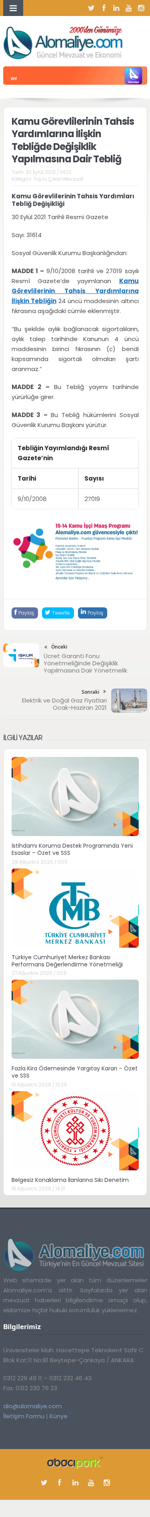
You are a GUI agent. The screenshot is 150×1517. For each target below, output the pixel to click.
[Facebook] (104, 8)
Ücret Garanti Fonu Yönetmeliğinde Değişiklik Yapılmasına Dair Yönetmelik (85, 663)
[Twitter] (92, 8)
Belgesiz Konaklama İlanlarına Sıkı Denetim (70, 1180)
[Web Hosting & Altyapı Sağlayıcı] (75, 1462)
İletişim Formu (23, 1416)
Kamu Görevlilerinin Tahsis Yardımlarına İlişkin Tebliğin (75, 291)
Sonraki (90, 692)
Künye (59, 1416)
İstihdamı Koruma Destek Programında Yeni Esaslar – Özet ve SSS (72, 849)
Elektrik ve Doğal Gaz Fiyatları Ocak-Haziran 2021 (64, 704)
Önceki (59, 646)
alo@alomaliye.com (32, 1406)
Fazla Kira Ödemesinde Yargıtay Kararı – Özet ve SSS (75, 1072)
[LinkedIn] (116, 8)
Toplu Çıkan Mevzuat (58, 179)
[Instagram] (141, 8)
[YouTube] (129, 8)
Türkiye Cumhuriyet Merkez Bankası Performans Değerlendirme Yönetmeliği (67, 960)
